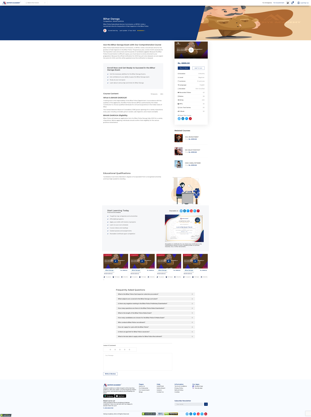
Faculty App (198, 388)
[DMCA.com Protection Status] (171, 413)
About (128, 8)
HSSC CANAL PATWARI (193, 163)
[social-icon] (187, 413)
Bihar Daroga (109, 270)
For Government (278, 3)
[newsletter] (206, 404)
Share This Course (185, 115)
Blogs (141, 392)
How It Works (138, 8)
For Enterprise (267, 3)
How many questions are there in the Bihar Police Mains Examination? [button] (141, 308)
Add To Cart (198, 68)
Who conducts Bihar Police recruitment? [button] (131, 322)
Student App (199, 386)
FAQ (184, 8)
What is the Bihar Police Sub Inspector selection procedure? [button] (138, 294)
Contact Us (160, 392)
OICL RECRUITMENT (192, 137)
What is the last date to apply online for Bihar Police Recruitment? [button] (140, 336)
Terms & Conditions (181, 386)
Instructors (158, 8)
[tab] (155, 294)
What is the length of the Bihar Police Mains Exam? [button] (135, 313)
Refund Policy (179, 390)
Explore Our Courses (33, 2)
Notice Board (161, 388)
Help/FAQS (160, 386)
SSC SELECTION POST (192, 150)
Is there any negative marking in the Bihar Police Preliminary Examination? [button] (142, 303)
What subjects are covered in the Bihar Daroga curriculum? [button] (138, 299)
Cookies (177, 392)
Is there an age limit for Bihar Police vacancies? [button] (134, 332)
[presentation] (103, 280)
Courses (148, 8)
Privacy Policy (179, 388)
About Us (142, 386)
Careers (159, 390)
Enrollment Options (172, 8)
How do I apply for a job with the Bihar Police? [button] (133, 327)
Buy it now (184, 68)
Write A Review (110, 374)
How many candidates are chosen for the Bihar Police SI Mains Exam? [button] (141, 317)
